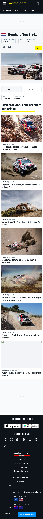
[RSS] (5, 445)
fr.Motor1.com (22, 459)
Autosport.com (21, 467)
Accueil (11, 89)
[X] (3, 47)
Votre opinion (21, 482)
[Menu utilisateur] (38, 3)
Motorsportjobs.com (21, 463)
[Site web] (9, 47)
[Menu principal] (4, 3)
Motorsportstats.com (22, 471)
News (31, 89)
